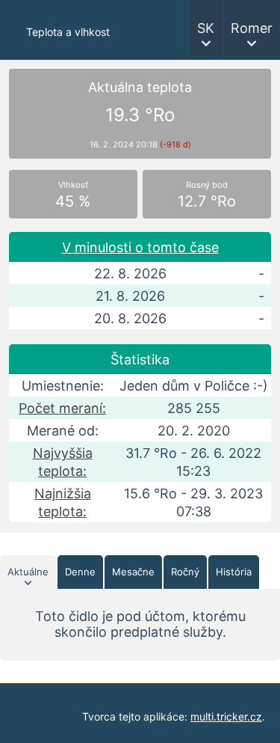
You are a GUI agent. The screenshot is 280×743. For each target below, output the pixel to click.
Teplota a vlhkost (68, 31)
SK (205, 28)
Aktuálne (28, 572)
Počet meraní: (62, 408)
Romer (252, 28)
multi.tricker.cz (226, 716)
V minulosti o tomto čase (140, 247)
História (234, 572)
